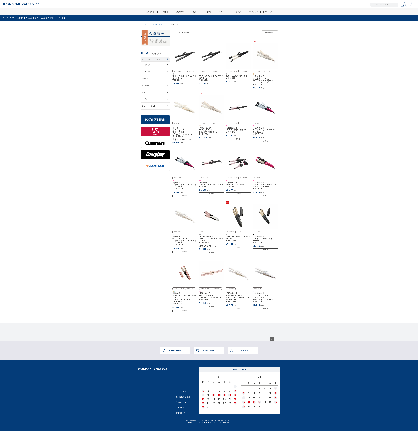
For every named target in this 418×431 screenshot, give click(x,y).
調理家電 (165, 12)
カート (412, 6)
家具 (194, 12)
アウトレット (224, 12)
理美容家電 (150, 12)
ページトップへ (272, 339)
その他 (209, 12)
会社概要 (179, 413)
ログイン (404, 6)
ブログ (238, 12)
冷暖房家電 (180, 12)
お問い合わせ (268, 12)
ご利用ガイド (253, 12)
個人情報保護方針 (183, 397)
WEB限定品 (146, 65)
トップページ (143, 24)
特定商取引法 (181, 402)
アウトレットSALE (148, 106)
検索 (396, 5)
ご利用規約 (180, 407)
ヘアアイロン (163, 24)
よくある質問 (181, 391)
